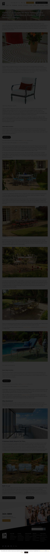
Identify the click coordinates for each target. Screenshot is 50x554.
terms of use (42, 550)
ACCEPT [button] (26, 552)
